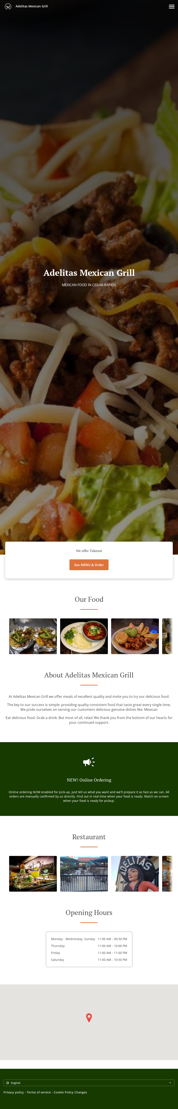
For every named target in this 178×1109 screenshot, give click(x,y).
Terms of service (39, 1092)
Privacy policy (13, 1092)
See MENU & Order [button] (89, 565)
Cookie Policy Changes (70, 1092)
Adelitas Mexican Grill (31, 6)
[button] (172, 6)
